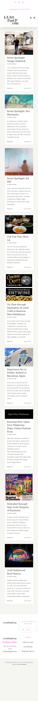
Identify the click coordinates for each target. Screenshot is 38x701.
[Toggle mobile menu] (34, 18)
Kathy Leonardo (12, 64)
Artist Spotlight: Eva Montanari (19, 97)
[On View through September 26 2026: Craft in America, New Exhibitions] (19, 287)
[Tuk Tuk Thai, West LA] (19, 224)
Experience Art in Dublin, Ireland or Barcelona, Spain (19, 352)
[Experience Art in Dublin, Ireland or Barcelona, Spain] (19, 357)
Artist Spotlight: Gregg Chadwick (19, 39)
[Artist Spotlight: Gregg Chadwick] (19, 43)
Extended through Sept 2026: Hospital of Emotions (19, 481)
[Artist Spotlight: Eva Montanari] (19, 101)
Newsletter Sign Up (28, 651)
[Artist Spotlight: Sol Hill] (19, 161)
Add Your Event (28, 642)
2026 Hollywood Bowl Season (19, 552)
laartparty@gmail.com (10, 651)
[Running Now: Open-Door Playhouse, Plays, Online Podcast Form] (19, 414)
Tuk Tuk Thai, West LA (19, 222)
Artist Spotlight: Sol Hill (19, 158)
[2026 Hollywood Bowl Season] (19, 555)
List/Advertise (28, 647)
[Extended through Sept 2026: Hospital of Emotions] (19, 487)
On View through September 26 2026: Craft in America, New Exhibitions (19, 280)
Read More (9, 88)
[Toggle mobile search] (31, 18)
